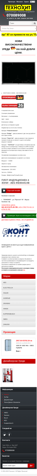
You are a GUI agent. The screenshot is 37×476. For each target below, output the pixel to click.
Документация (8, 400)
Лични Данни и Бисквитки (12, 402)
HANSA (5, 308)
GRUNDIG (6, 303)
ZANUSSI (6, 324)
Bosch (6, 418)
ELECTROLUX (8, 288)
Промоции (11, 1)
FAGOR (5, 293)
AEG (4, 282)
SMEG (5, 319)
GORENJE (6, 298)
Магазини (20, 1)
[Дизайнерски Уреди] (7, 375)
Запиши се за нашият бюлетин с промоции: (15, 461)
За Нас (6, 397)
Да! (31, 465)
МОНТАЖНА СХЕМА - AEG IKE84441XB (14, 93)
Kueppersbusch (8, 423)
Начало (6, 394)
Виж (17, 351)
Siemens (6, 415)
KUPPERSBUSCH (9, 314)
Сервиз (26, 1)
